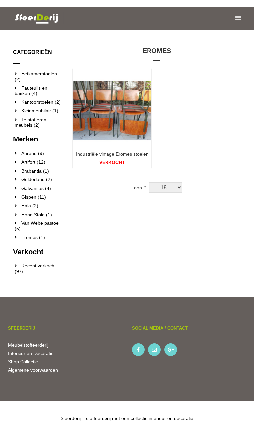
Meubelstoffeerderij (28, 345)
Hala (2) (29, 205)
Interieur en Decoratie (31, 353)
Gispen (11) (33, 197)
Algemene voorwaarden (33, 370)
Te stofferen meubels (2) (30, 122)
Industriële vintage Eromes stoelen (112, 154)
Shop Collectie (23, 361)
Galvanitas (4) (36, 188)
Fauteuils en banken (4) (31, 90)
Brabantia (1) (35, 171)
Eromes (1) (33, 237)
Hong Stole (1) (36, 214)
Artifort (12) (33, 162)
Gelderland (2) (36, 179)
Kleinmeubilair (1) (39, 110)
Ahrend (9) (32, 153)
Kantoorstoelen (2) (41, 102)
